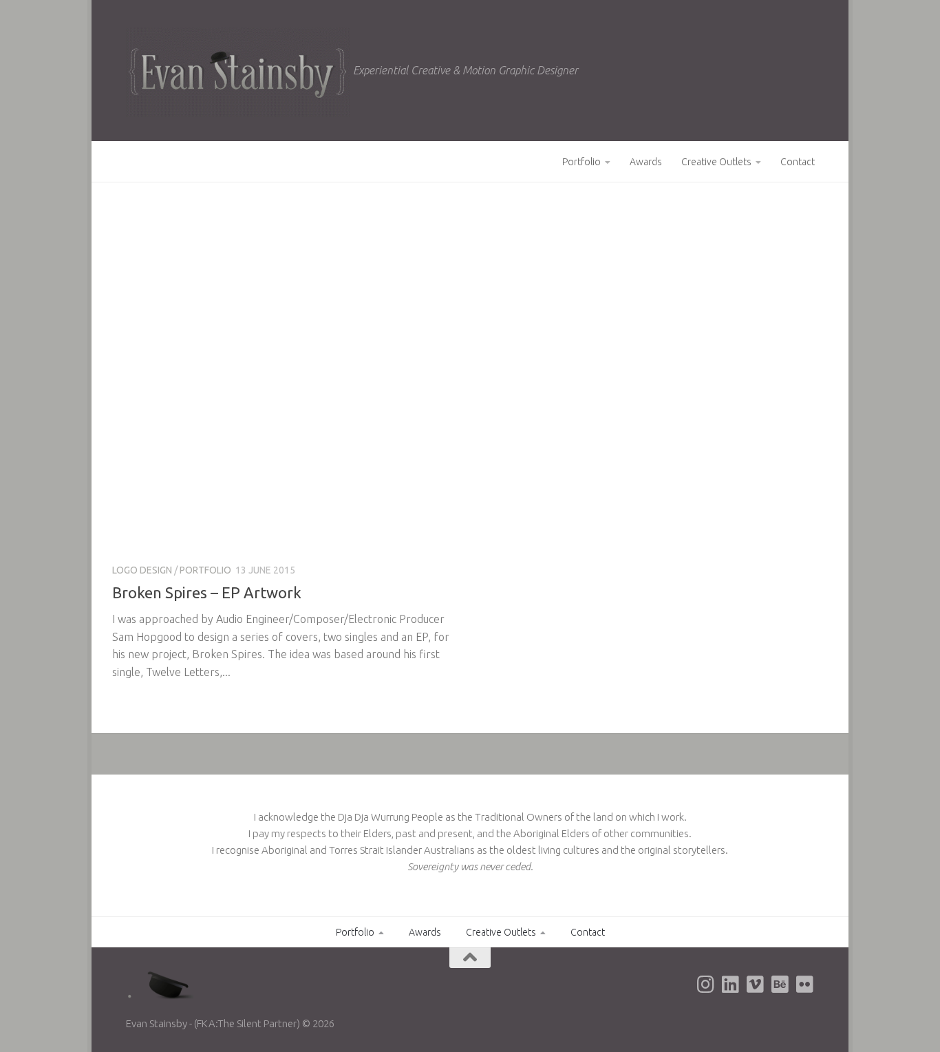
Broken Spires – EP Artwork (206, 592)
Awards (646, 161)
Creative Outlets (716, 161)
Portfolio (581, 161)
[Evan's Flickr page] (804, 984)
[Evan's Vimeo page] (755, 984)
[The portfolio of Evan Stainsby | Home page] (238, 72)
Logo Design (142, 570)
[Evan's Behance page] (779, 984)
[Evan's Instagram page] (705, 984)
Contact (797, 161)
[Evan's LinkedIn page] (730, 984)
